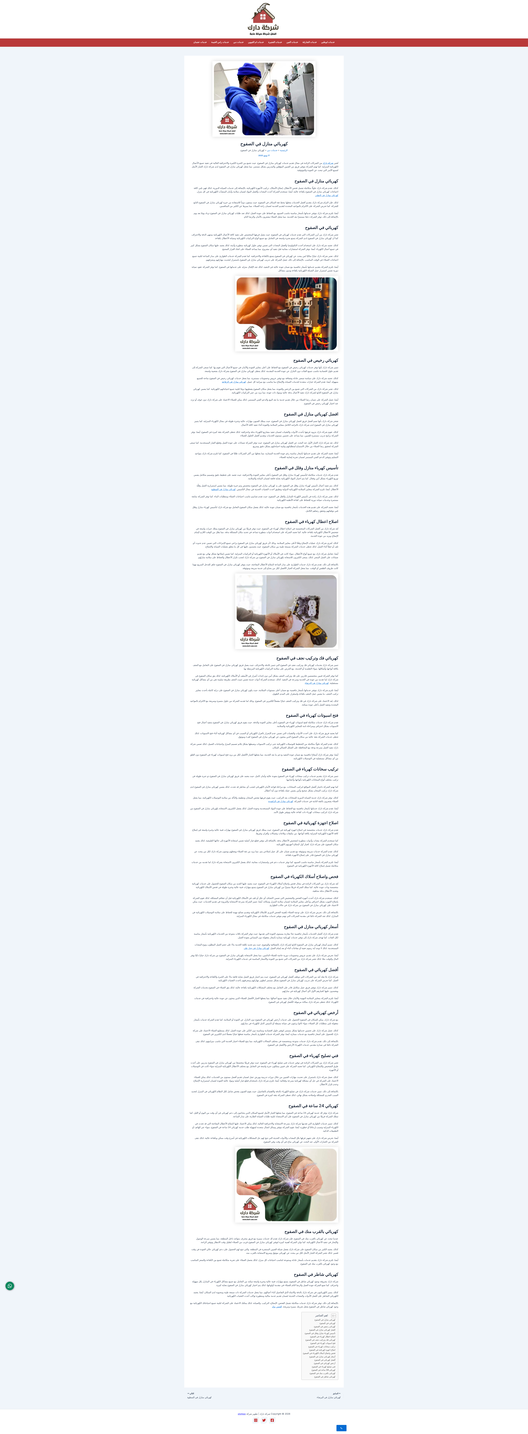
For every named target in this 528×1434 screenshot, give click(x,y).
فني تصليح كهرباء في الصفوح (323, 1366)
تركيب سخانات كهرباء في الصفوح (321, 1346)
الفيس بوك (277, 1306)
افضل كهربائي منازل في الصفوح (322, 1330)
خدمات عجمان (200, 43)
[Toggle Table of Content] (332, 1315)
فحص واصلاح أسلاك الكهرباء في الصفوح (319, 1353)
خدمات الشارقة (309, 43)
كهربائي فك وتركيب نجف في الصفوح (320, 1340)
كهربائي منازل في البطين (326, 195)
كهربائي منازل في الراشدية (280, 801)
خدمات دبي (238, 43)
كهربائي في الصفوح (327, 1323)
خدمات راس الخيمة (220, 43)
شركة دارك (328, 163)
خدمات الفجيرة (275, 43)
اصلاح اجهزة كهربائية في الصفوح (322, 1350)
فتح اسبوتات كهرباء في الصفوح (322, 1343)
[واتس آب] (10, 1286)
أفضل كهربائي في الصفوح (324, 1360)
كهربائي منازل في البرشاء (317, 683)
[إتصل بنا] (341, 1428)
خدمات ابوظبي (328, 43)
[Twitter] (264, 1420)
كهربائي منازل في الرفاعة (234, 381)
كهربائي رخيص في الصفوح (324, 1326)
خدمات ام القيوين (256, 43)
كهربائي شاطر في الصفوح (324, 1376)
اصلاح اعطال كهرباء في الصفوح (322, 1336)
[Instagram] (255, 1420)
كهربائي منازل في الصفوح (324, 1320)
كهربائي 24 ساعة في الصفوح (323, 1370)
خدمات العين (292, 43)
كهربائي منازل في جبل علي (256, 948)
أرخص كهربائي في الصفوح (324, 1363)
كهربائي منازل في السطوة (223, 489)
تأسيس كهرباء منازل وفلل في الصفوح (320, 1333)
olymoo (242, 1413)
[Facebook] (272, 1420)
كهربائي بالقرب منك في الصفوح (322, 1373)
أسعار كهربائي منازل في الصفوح (322, 1356)
